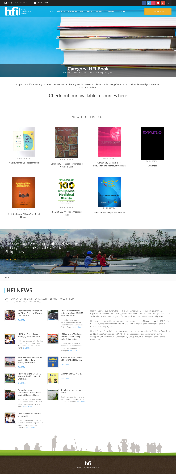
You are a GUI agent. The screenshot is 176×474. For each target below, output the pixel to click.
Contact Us (121, 11)
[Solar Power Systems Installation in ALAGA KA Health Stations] (53, 315)
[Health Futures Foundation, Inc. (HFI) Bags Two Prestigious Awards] (10, 362)
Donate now (10, 259)
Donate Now (158, 11)
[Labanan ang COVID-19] (53, 378)
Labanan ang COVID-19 (71, 374)
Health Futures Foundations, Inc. (18, 11)
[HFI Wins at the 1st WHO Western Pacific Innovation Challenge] (10, 378)
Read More (22, 320)
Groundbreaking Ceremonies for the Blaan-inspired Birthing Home (29, 392)
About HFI (61, 11)
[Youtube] (158, 3)
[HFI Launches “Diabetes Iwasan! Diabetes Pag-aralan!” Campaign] (53, 338)
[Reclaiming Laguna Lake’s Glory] (53, 394)
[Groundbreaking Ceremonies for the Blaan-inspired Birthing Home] (10, 394)
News (82, 11)
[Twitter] (149, 3)
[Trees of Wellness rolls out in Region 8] (10, 418)
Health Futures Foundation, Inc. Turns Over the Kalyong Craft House (30, 313)
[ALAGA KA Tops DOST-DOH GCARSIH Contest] (53, 362)
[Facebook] (144, 3)
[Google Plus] (163, 3)
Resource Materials (95, 11)
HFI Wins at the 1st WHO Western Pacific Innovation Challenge (30, 376)
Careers (110, 11)
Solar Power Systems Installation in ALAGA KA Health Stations (72, 313)
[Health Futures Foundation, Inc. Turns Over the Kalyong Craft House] (10, 315)
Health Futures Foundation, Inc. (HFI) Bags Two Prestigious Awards (30, 360)
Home (52, 11)
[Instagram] (153, 3)
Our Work (72, 11)
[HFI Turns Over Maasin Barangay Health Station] (10, 338)
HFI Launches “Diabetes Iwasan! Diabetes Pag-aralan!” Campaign (71, 336)
